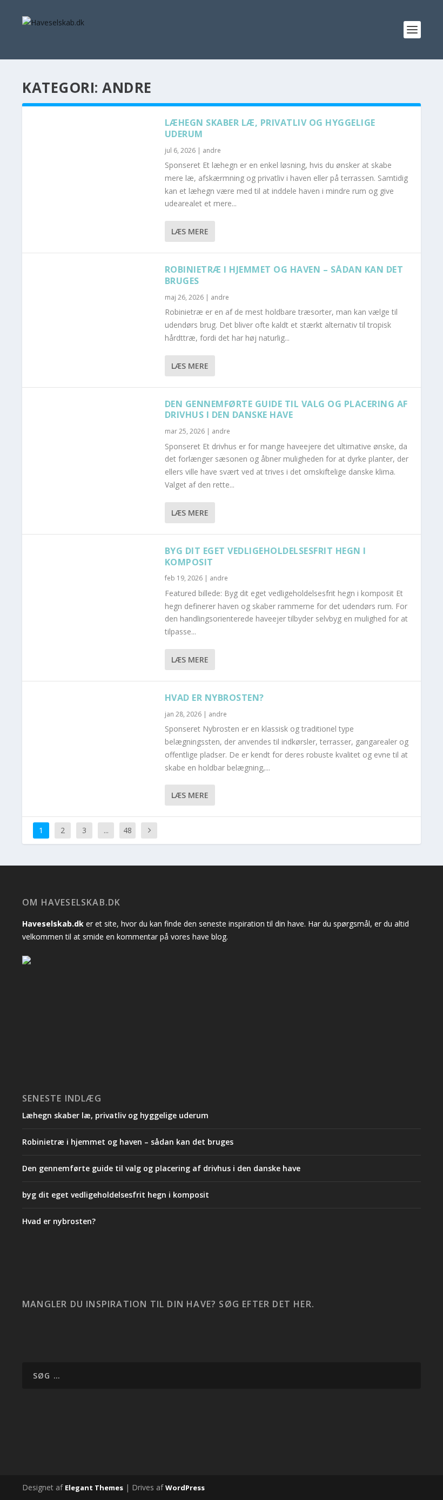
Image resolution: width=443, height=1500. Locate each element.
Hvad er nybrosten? (214, 698)
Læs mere (190, 231)
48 (127, 830)
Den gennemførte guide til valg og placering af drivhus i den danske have (286, 409)
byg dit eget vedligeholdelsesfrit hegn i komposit (265, 556)
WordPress (185, 1487)
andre (212, 150)
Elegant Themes (94, 1487)
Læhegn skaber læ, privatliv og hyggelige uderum (270, 128)
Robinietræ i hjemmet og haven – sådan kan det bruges (284, 275)
